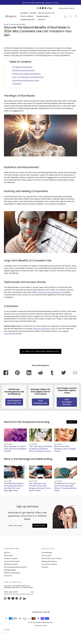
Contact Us (8, 576)
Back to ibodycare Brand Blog (42, 351)
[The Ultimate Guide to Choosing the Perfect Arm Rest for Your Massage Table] (15, 472)
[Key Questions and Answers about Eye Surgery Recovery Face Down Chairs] (40, 472)
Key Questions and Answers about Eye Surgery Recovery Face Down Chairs (39, 487)
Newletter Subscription (12, 573)
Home (6, 24)
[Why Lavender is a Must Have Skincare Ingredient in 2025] (15, 435)
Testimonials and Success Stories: (25, 80)
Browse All (41, 19)
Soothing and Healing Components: (26, 74)
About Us (7, 553)
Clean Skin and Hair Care (46, 13)
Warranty (45, 567)
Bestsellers (24, 13)
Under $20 (32, 13)
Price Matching (47, 553)
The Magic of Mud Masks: (22, 67)
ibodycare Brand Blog (17, 24)
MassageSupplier (10, 570)
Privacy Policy (46, 556)
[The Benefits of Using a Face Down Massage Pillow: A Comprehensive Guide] (65, 472)
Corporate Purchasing (11, 561)
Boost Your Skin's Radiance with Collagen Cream (65, 448)
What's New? (8, 556)
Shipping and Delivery (49, 561)
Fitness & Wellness (27, 16)
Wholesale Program (11, 564)
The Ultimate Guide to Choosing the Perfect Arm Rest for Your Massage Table (14, 487)
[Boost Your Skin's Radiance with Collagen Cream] (65, 435)
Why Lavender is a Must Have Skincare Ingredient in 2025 (15, 448)
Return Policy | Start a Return (52, 558)
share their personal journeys (50, 292)
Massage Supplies (43, 16)
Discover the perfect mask (44, 328)
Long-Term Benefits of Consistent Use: (27, 77)
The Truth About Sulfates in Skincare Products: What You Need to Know (40, 448)
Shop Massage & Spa (40, 402)
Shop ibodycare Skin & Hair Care (14, 402)
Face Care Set (10, 333)
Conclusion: (16, 84)
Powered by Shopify (40, 625)
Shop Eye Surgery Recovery (67, 402)
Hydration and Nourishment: (23, 70)
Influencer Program (10, 558)
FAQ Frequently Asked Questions (15, 567)
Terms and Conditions (49, 564)
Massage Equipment (28, 19)
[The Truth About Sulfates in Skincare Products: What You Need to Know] (40, 435)
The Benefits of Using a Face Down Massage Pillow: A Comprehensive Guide (65, 487)
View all (72, 422)
